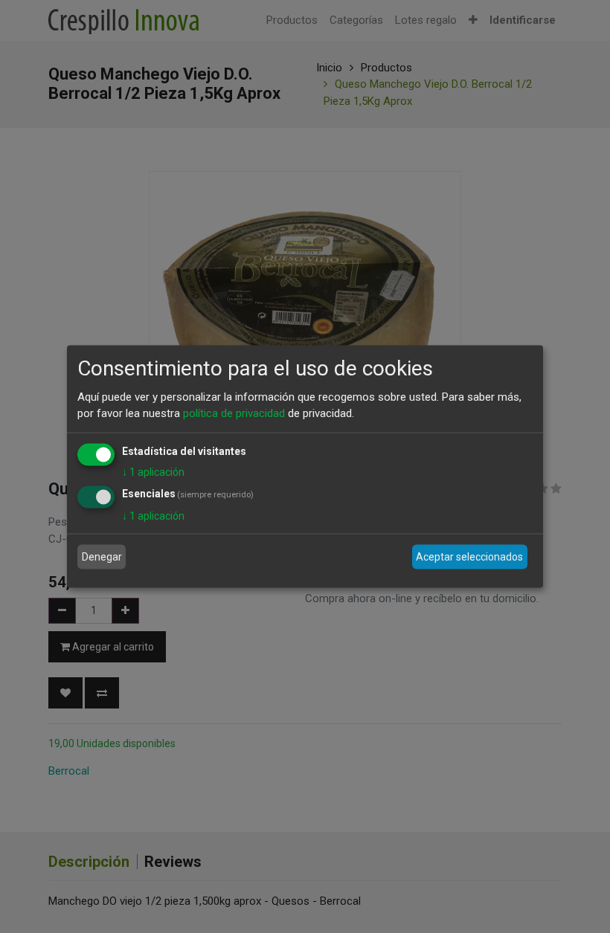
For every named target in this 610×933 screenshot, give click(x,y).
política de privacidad (234, 413)
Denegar (102, 557)
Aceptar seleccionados (469, 557)
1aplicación (153, 471)
